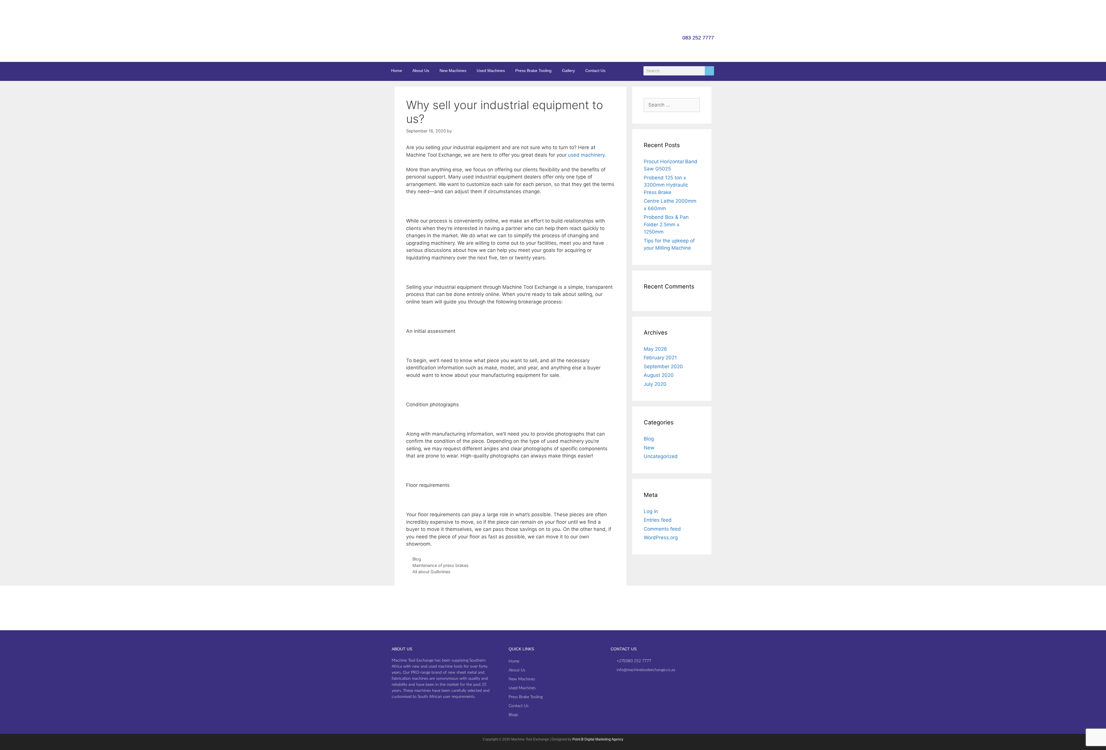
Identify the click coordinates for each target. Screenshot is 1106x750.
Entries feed (658, 520)
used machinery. (587, 155)
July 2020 (655, 384)
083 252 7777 (698, 38)
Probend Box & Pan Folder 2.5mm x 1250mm (666, 224)
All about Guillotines (431, 571)
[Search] (709, 70)
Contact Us (595, 70)
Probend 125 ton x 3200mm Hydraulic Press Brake (666, 185)
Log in (651, 511)
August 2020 (659, 375)
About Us (420, 70)
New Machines (453, 70)
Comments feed (662, 529)
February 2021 (660, 357)
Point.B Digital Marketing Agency (597, 739)
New (649, 448)
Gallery (568, 70)
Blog (416, 559)
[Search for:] (672, 105)
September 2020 (663, 366)
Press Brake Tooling (533, 70)
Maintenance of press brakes (440, 565)
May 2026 (655, 349)
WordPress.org (661, 537)
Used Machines (491, 70)
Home (396, 70)
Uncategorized (661, 456)
